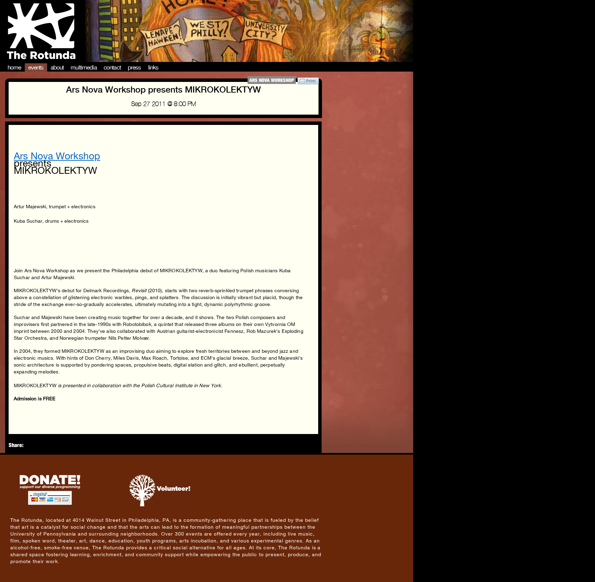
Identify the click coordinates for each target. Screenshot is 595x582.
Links (153, 67)
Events (36, 67)
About (57, 67)
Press (134, 67)
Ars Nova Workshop (271, 80)
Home (14, 67)
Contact (112, 67)
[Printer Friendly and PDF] (308, 82)
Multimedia (84, 67)
